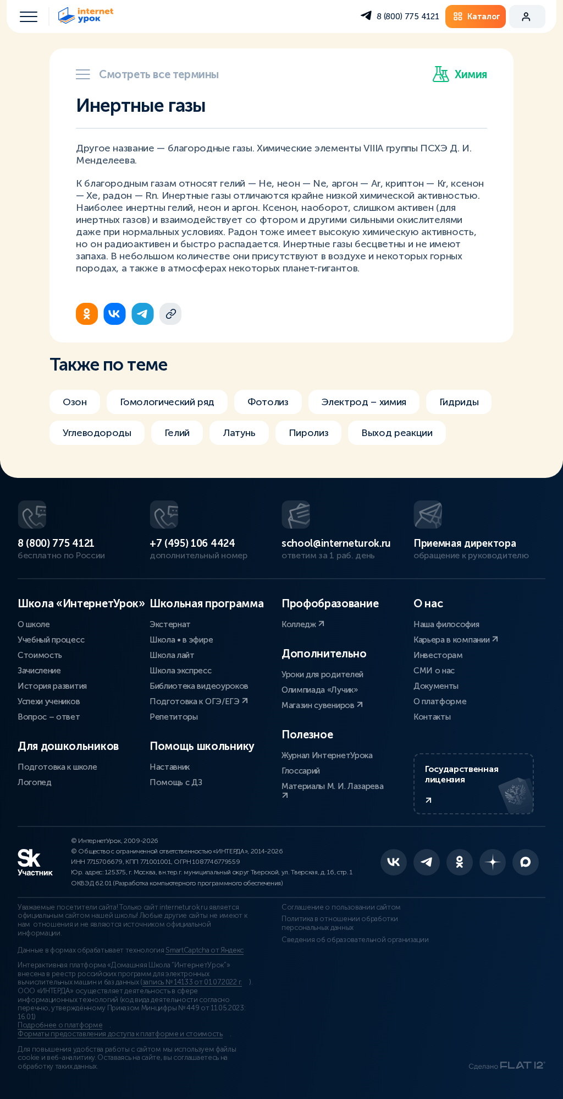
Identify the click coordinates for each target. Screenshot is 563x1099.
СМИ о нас (434, 670)
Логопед (35, 782)
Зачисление (39, 670)
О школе (34, 624)
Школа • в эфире (181, 639)
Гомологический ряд (167, 401)
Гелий (177, 432)
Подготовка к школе (57, 767)
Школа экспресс (181, 670)
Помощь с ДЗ (176, 782)
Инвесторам (438, 655)
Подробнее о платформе (60, 1025)
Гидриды (458, 401)
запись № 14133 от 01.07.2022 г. (192, 982)
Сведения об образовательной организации (355, 940)
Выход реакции (396, 432)
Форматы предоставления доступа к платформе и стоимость (120, 1034)
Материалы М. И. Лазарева (332, 786)
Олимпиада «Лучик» (320, 689)
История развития (52, 686)
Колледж (300, 624)
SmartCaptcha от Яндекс (204, 950)
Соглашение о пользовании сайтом (341, 907)
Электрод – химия (364, 401)
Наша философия (446, 624)
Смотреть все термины (159, 74)
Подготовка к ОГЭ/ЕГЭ (195, 701)
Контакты (431, 716)
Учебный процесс (51, 639)
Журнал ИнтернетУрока (327, 755)
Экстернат (170, 624)
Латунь (239, 432)
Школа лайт (172, 655)
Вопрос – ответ (49, 716)
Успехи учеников (49, 701)
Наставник (170, 767)
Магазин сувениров (319, 705)
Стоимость (40, 655)
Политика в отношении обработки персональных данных (340, 923)
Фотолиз (267, 401)
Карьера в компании (452, 639)
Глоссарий (301, 770)
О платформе (439, 701)
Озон (75, 401)
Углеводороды (97, 432)
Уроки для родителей (322, 674)
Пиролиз (308, 432)
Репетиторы (174, 716)
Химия (471, 74)
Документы (436, 686)
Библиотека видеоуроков (199, 686)
